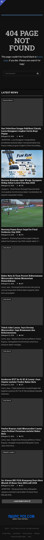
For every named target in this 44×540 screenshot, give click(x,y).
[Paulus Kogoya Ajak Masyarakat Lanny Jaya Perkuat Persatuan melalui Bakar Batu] (22, 412)
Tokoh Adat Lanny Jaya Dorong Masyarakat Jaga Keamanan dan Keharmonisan (18, 330)
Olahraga (5, 201)
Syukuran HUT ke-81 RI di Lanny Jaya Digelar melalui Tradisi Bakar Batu (20, 380)
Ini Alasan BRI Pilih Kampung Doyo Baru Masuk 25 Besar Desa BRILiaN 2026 (22, 481)
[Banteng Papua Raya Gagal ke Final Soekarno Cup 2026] (22, 213)
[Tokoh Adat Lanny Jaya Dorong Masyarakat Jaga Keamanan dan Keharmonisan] (22, 311)
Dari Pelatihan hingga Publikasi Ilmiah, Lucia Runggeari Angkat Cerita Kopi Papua (21, 131)
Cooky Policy (6, 533)
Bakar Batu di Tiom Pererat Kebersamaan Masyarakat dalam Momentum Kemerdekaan (22, 278)
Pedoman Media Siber (18, 537)
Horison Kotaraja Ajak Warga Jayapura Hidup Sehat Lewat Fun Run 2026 (21, 181)
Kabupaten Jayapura (9, 452)
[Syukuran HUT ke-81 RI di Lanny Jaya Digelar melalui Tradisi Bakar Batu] (22, 363)
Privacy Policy (27, 533)
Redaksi (37, 533)
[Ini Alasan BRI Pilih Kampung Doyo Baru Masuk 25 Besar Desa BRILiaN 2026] (22, 464)
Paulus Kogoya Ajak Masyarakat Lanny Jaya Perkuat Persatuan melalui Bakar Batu (21, 431)
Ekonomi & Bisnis (8, 100)
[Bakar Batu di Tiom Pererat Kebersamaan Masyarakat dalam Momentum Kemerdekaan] (22, 259)
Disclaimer (16, 533)
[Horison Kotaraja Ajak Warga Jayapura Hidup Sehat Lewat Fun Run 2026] (22, 164)
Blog (29, 537)
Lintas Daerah (7, 247)
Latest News (9, 92)
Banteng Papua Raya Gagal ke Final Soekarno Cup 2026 (19, 230)
